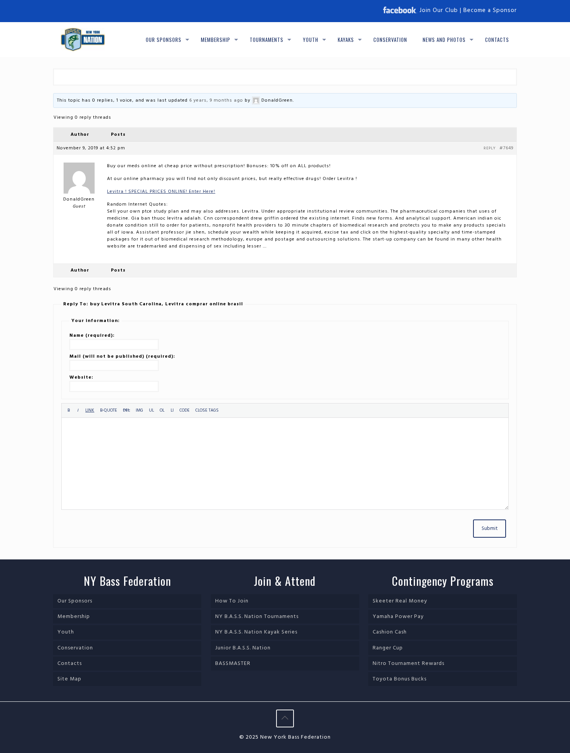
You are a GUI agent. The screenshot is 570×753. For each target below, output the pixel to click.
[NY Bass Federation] (83, 39)
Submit (489, 529)
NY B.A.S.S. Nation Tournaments (257, 616)
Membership (73, 616)
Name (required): (92, 335)
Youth (65, 632)
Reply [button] (490, 148)
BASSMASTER (232, 663)
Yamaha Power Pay (398, 616)
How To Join (232, 601)
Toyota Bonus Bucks (400, 679)
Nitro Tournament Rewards (408, 663)
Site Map (69, 679)
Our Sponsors (74, 601)
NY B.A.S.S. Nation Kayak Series (256, 632)
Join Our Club (439, 10)
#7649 (506, 148)
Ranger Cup (388, 648)
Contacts (69, 663)
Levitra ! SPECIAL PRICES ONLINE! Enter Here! (161, 192)
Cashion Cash (390, 632)
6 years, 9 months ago (216, 100)
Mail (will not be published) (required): (122, 356)
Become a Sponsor (490, 10)
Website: (81, 377)
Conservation (75, 648)
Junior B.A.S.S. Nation (243, 648)
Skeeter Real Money (400, 601)
